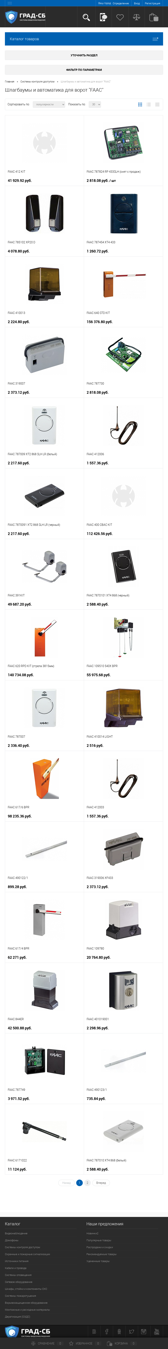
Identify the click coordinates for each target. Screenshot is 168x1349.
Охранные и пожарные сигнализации (27, 1254)
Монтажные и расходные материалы (27, 1309)
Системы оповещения (18, 1275)
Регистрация (152, 3)
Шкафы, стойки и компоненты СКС (26, 1288)
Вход (137, 3)
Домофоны (11, 1240)
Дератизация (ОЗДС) (17, 1316)
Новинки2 (92, 1233)
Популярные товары (98, 1240)
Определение (121, 3)
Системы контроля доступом (22, 1247)
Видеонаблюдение (16, 1233)
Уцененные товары (98, 1261)
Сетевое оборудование (18, 1281)
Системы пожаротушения (20, 1295)
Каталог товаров (24, 39)
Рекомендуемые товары (101, 1254)
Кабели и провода (15, 1268)
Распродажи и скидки (99, 1247)
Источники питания (16, 1261)
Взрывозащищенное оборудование (26, 1302)
